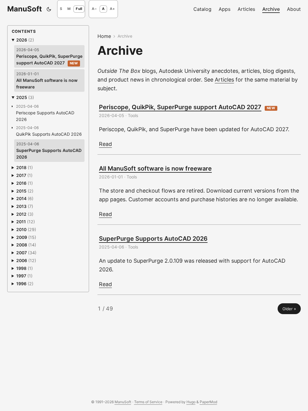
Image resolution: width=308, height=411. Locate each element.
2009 (26, 237)
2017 (24, 175)
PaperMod (208, 402)
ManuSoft (24, 9)
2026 (25, 39)
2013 (24, 206)
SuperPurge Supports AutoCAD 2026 (153, 238)
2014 (24, 198)
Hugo (191, 402)
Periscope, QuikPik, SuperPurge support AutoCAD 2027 (180, 107)
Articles (224, 79)
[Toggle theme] (49, 9)
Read (105, 144)
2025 (25, 97)
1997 (24, 275)
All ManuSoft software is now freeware (155, 168)
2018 (24, 167)
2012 (24, 214)
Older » (289, 308)
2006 (26, 260)
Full (79, 9)
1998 (24, 268)
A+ (112, 9)
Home (104, 36)
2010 (26, 229)
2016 (24, 183)
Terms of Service (148, 402)
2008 (26, 244)
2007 (26, 252)
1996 (24, 283)
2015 (24, 190)
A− (94, 9)
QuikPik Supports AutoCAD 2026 (49, 134)
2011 (25, 221)
